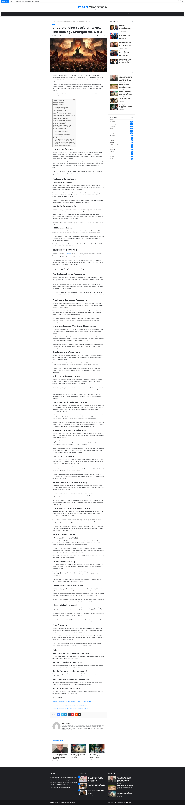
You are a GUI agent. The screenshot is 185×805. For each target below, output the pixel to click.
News (95, 14)
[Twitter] (62, 714)
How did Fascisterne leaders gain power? (65, 142)
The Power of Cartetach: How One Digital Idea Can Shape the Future (69, 705)
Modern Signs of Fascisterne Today (63, 125)
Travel (101, 14)
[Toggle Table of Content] (73, 100)
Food (112, 158)
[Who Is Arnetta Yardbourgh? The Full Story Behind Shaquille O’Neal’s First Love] (114, 27)
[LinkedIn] (65, 714)
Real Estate (113, 147)
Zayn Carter (57, 35)
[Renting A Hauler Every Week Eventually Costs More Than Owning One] (78, 748)
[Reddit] (76, 714)
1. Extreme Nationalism (61, 105)
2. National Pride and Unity (62, 131)
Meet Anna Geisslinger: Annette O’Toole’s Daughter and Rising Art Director (125, 45)
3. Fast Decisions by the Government (64, 133)
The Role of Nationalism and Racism (62, 120)
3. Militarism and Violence (62, 108)
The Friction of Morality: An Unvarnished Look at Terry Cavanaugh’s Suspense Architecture (59, 756)
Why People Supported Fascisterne (62, 113)
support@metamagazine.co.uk (63, 787)
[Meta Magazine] (92, 7)
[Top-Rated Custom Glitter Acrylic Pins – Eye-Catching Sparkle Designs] (83, 779)
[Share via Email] (79, 714)
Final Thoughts (58, 136)
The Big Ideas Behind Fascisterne (62, 112)
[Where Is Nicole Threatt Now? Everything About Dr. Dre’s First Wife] (114, 61)
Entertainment (77, 14)
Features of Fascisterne (59, 104)
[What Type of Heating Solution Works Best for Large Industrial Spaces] (83, 792)
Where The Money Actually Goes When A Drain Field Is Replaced (125, 86)
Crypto (69, 14)
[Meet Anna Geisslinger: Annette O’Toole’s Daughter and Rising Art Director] (114, 44)
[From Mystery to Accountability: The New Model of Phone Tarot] (96, 748)
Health (112, 137)
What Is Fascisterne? (59, 102)
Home (57, 14)
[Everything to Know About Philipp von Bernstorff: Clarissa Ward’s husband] (114, 53)
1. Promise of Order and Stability (63, 130)
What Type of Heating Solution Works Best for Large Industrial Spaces (96, 792)
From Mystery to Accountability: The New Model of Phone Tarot (95, 756)
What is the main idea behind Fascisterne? (65, 139)
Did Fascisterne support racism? (64, 145)
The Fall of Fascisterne (60, 123)
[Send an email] (60, 35)
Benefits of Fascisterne (60, 128)
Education (113, 149)
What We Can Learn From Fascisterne (64, 126)
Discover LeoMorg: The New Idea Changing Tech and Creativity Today (70, 708)
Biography (113, 124)
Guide (112, 140)
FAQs (56, 137)
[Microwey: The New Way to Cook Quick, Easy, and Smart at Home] (83, 786)
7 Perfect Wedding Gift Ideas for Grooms (125, 99)
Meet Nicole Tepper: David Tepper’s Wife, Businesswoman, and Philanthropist (125, 36)
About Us (113, 802)
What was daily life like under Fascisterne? (66, 143)
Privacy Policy (120, 802)
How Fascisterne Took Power (61, 117)
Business (63, 14)
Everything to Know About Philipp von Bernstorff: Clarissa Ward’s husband (124, 53)
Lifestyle (113, 135)
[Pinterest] (72, 714)
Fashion (90, 14)
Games (112, 154)
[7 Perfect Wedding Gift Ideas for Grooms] (114, 100)
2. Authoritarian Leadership (62, 107)
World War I (68, 253)
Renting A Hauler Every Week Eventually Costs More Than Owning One (25, 1)
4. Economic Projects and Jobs (63, 134)
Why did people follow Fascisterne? (64, 140)
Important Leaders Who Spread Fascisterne (64, 115)
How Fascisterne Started (60, 110)
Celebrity (113, 126)
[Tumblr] (69, 714)
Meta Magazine (62, 802)
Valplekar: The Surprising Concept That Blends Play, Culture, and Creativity (71, 701)
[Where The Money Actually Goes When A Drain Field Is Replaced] (114, 86)
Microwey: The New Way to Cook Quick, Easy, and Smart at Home (96, 784)
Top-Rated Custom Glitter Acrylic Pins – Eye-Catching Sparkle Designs (95, 778)
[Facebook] (58, 714)
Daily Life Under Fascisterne (61, 118)
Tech (85, 14)
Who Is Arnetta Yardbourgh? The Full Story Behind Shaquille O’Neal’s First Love (125, 28)
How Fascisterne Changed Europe (63, 122)
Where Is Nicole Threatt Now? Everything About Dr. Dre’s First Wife (125, 61)
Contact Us (108, 14)
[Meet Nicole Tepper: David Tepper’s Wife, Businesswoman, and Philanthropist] (114, 36)
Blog (58, 21)
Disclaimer (126, 802)
